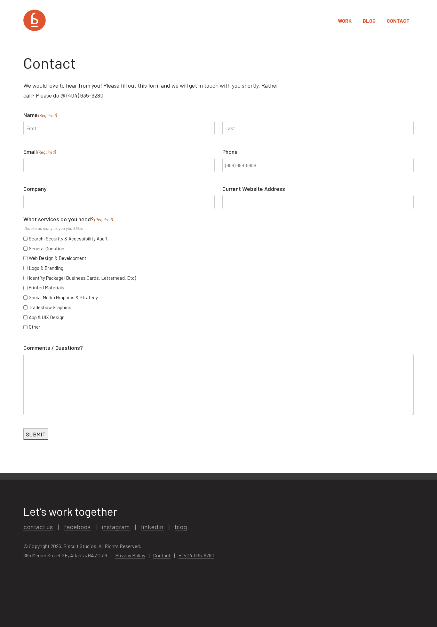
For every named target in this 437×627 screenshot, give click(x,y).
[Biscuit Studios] (34, 21)
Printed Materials (46, 287)
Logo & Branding (46, 268)
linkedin (152, 526)
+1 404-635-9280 (196, 555)
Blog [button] (369, 21)
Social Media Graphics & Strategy (63, 297)
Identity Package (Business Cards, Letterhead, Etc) (82, 278)
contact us (38, 526)
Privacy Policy (130, 555)
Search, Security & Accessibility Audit (68, 238)
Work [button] (345, 21)
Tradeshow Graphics (50, 307)
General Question (46, 248)
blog (181, 526)
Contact (162, 555)
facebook (77, 526)
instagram (116, 526)
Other (34, 327)
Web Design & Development (57, 258)
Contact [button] (398, 21)
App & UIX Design (47, 317)
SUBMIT (36, 434)
